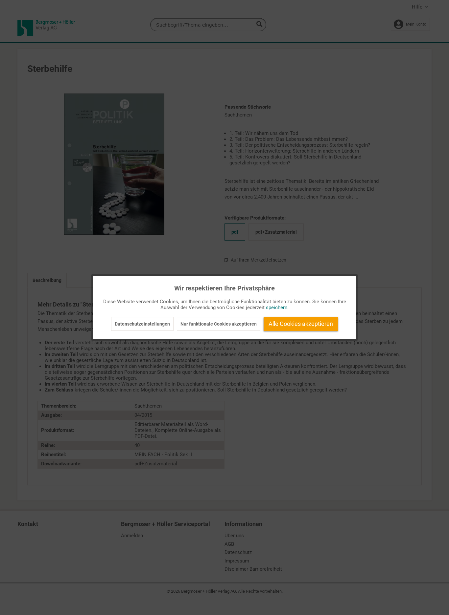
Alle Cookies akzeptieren (301, 323)
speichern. (277, 307)
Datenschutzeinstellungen (142, 324)
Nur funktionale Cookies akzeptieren (218, 324)
